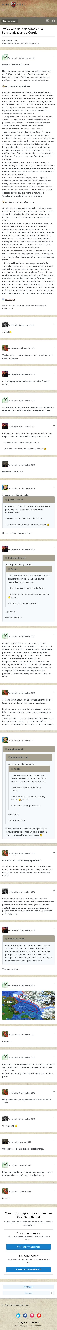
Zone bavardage (31, 43)
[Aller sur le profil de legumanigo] (5, 348)
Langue (22, 1322)
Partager (29, 1287)
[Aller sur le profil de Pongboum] (5, 374)
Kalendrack (11, 40)
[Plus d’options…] (54, 57)
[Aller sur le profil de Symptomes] (5, 324)
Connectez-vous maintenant (28, 1269)
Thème (34, 1322)
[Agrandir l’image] (3, 86)
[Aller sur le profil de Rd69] (5, 464)
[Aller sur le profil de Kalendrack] (5, 57)
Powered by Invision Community (28, 1326)
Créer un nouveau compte (28, 1247)
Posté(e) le (21, 58)
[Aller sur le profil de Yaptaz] (5, 487)
